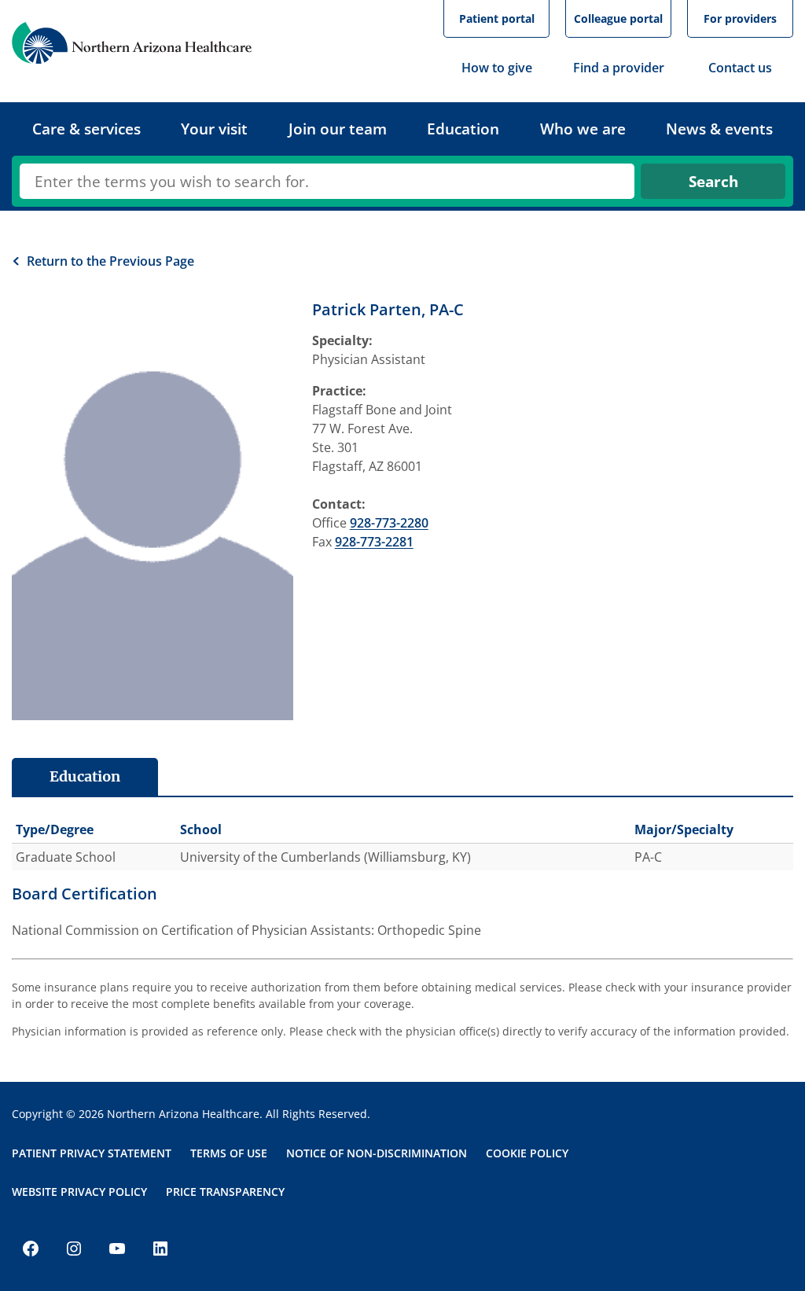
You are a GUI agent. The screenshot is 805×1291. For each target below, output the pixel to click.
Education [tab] (85, 776)
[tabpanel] (402, 868)
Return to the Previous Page (110, 261)
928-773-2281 (374, 541)
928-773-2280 (389, 522)
